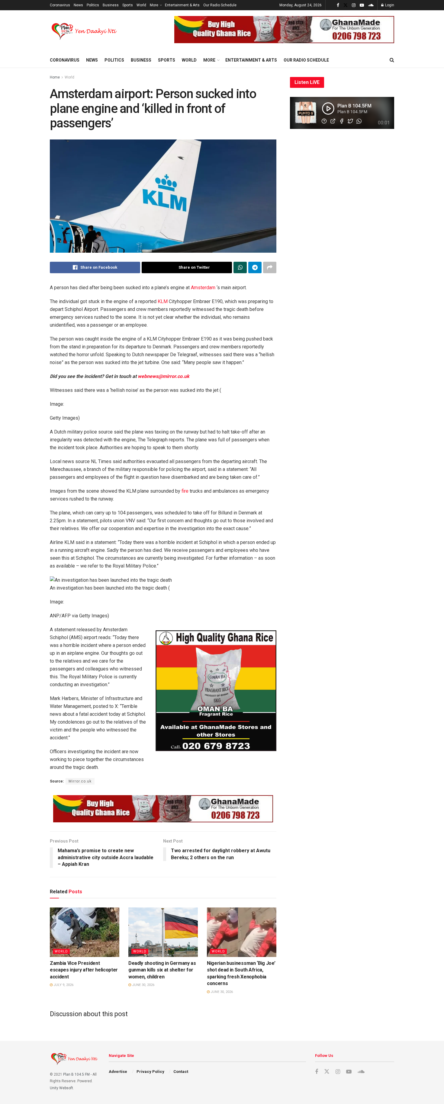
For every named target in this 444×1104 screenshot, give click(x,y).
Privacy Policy (150, 1071)
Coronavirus (60, 5)
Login (389, 5)
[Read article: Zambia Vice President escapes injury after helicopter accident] (84, 932)
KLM (163, 301)
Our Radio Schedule (219, 5)
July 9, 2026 (63, 985)
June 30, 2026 (142, 985)
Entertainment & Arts (182, 5)
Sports (127, 5)
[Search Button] (392, 60)
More (154, 5)
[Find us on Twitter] (345, 5)
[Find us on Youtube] (362, 5)
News (78, 5)
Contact (180, 1071)
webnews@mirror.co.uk (163, 376)
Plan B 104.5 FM (76, 1074)
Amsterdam (203, 287)
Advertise (118, 1071)
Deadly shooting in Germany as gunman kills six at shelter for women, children (162, 970)
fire (185, 491)
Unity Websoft (61, 1088)
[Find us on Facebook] (338, 5)
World (141, 5)
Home (55, 77)
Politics (93, 5)
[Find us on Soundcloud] (371, 5)
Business (111, 5)
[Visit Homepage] (85, 31)
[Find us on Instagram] (354, 5)
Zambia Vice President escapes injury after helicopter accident (84, 970)
